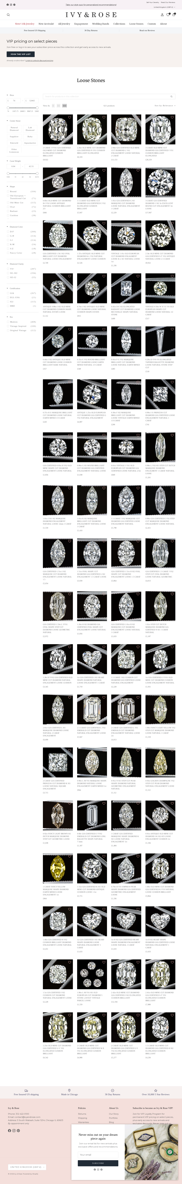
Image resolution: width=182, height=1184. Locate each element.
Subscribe (98, 1163)
